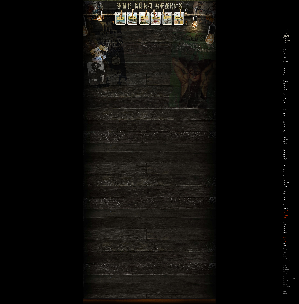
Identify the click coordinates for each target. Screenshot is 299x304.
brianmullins (286, 269)
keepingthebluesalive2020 (289, 278)
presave (285, 284)
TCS (284, 53)
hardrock (285, 275)
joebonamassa (286, 276)
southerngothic (286, 286)
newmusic (285, 282)
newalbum (285, 280)
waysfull (285, 293)
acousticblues (286, 260)
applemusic (285, 263)
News (284, 256)
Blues (284, 265)
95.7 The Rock (284, 239)
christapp (285, 271)
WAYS (284, 291)
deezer (284, 273)
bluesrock (285, 267)
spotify (284, 288)
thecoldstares (286, 289)
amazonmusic (286, 262)
